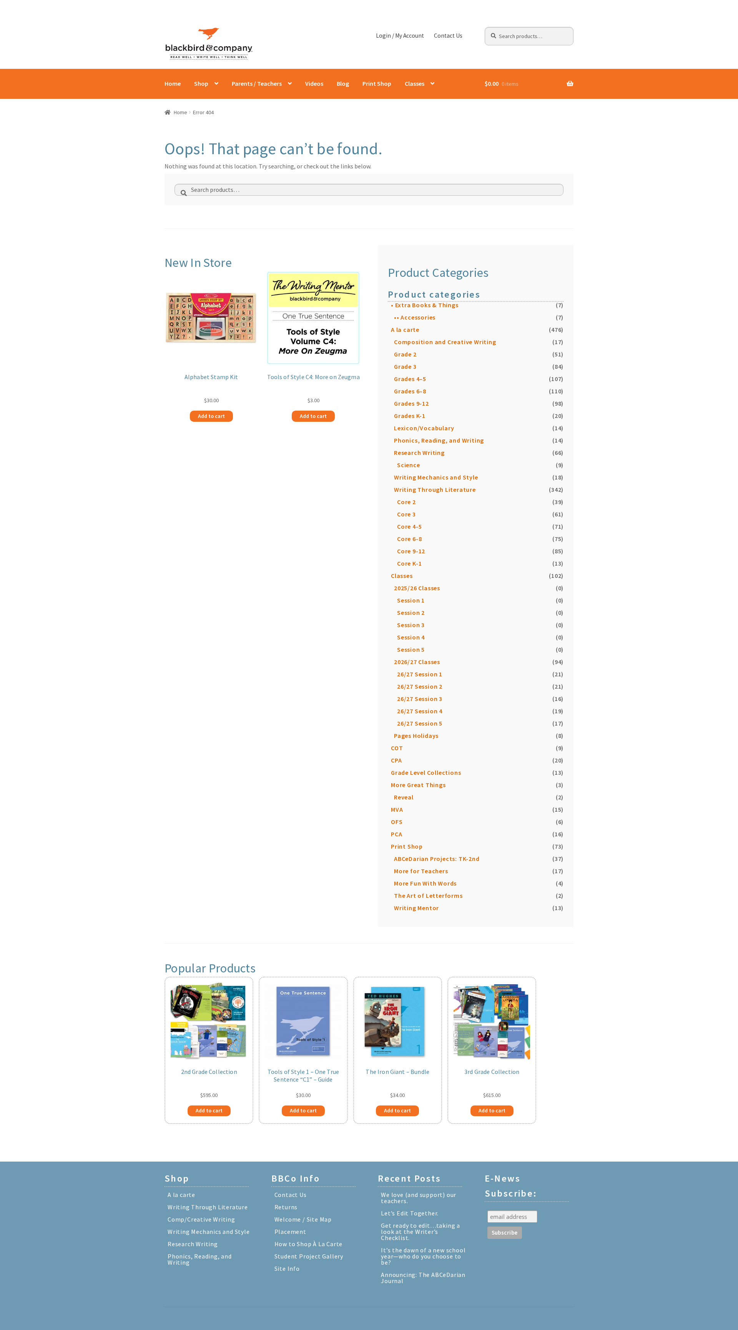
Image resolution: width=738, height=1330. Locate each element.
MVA (397, 809)
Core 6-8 (409, 539)
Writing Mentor (416, 908)
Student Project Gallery (308, 1256)
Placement (290, 1231)
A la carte (405, 329)
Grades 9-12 (411, 403)
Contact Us (448, 35)
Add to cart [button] (211, 416)
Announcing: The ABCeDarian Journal (423, 1278)
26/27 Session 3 (419, 698)
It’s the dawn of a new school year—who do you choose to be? (423, 1256)
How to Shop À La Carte (308, 1244)
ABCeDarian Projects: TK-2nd (437, 858)
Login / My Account (400, 35)
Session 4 (411, 637)
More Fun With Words (425, 883)
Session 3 (411, 625)
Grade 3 (405, 366)
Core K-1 (409, 563)
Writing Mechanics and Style (436, 477)
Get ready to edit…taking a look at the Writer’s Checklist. (420, 1232)
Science (408, 465)
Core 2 (406, 502)
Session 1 (411, 600)
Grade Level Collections (426, 772)
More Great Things (418, 785)
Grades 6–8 (410, 391)
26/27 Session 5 (419, 723)
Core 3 (406, 514)
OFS (396, 822)
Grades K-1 (410, 415)
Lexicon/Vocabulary (424, 428)
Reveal (404, 797)
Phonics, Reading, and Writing (439, 440)
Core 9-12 (411, 551)
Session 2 (411, 612)
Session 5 (411, 649)
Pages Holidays (416, 735)
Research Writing (419, 452)
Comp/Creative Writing (201, 1219)
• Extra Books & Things (425, 305)
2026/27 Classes (417, 662)
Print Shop (376, 83)
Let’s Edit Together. (410, 1213)
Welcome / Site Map (303, 1219)
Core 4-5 (409, 526)
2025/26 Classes (417, 588)
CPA (396, 760)
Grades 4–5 (410, 379)
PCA (396, 834)
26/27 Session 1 (419, 674)
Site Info (287, 1268)
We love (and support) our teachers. (418, 1198)
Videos (314, 83)
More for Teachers (421, 871)
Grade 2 (405, 354)
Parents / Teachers (257, 83)
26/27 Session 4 (419, 711)
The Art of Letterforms (428, 895)
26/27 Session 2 (419, 686)
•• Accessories (414, 317)
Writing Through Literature (435, 489)
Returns (286, 1207)
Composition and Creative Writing (445, 342)
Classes (414, 83)
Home (173, 83)
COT (397, 748)
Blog (343, 83)
